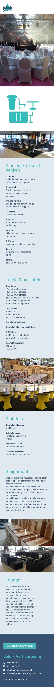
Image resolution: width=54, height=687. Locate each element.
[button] (48, 7)
